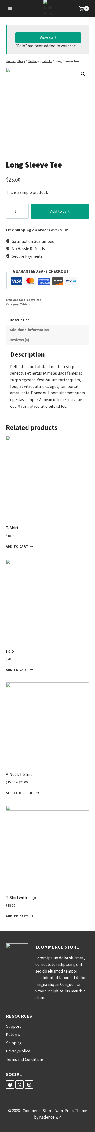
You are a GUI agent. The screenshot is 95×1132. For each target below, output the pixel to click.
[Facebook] (10, 1084)
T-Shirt (12, 528)
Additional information (29, 329)
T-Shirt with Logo (21, 897)
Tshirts (25, 304)
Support (13, 1026)
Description (20, 320)
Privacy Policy (18, 1051)
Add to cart (60, 211)
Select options (20, 793)
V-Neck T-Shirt (19, 774)
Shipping (14, 1042)
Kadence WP (50, 1117)
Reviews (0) (19, 339)
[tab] (47, 320)
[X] (19, 1084)
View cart (48, 37)
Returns (13, 1034)
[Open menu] (10, 8)
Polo (10, 651)
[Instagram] (29, 1084)
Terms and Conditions (25, 1059)
